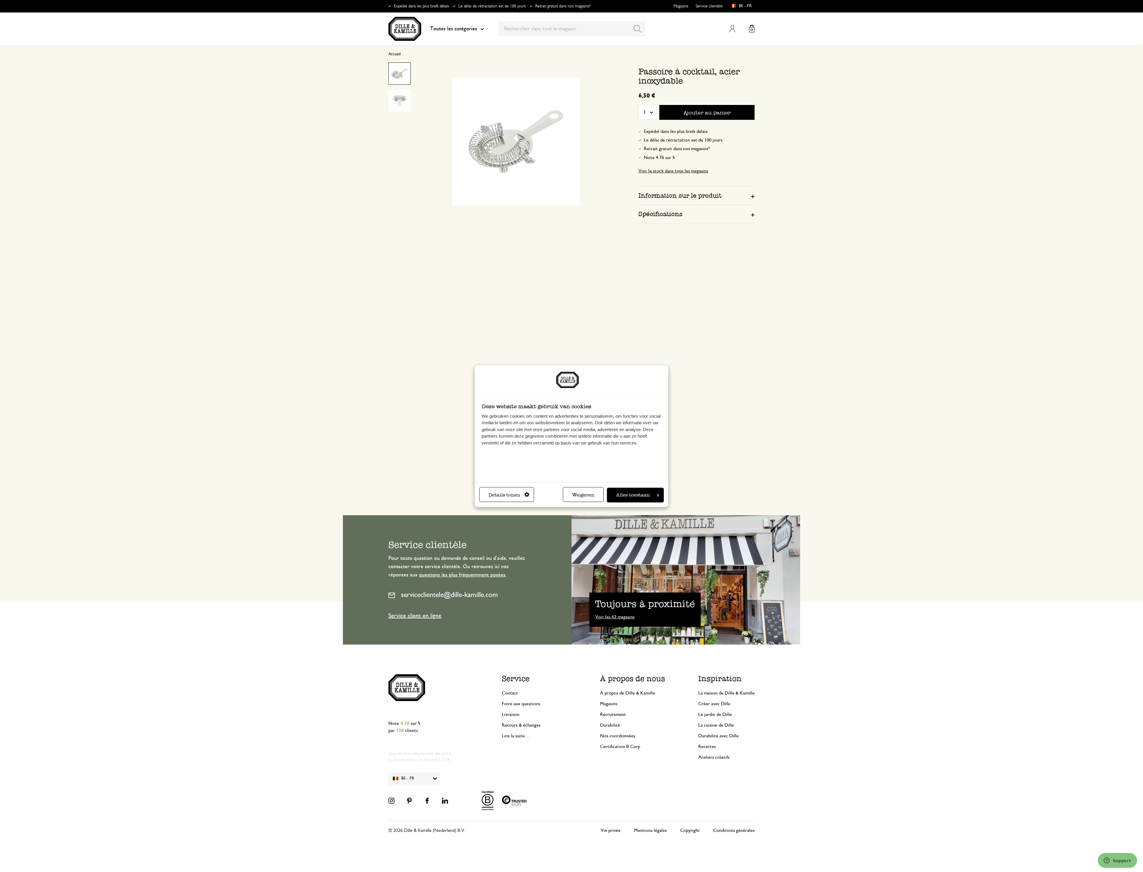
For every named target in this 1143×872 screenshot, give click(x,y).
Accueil (394, 54)
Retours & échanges (521, 725)
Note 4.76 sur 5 (659, 157)
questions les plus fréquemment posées (462, 575)
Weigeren (583, 495)
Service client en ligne (414, 616)
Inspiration (720, 678)
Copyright (690, 830)
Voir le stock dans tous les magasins (673, 171)
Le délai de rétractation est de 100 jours (492, 6)
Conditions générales (734, 830)
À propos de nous (632, 678)
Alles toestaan (633, 495)
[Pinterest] (409, 801)
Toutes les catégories (453, 29)
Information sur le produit (680, 195)
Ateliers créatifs (714, 757)
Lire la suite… (516, 735)
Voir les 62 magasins (615, 617)
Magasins (681, 6)
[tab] (696, 195)
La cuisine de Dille (716, 725)
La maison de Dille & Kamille (726, 693)
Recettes (707, 746)
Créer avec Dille (714, 703)
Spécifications (660, 214)
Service (516, 678)
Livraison (510, 714)
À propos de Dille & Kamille (627, 693)
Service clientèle (709, 6)
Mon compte (732, 28)
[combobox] (571, 28)
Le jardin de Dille (715, 714)
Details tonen (504, 495)
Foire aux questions (521, 703)
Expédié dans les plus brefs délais (421, 6)
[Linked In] (445, 801)
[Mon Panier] (752, 28)
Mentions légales (650, 830)
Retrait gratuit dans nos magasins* (563, 6)
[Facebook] (427, 801)
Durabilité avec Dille (718, 735)
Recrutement (613, 714)
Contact (510, 693)
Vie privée (611, 830)
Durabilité (610, 725)
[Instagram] (391, 801)
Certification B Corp (620, 746)
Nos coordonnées (617, 735)
